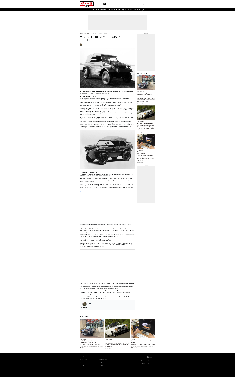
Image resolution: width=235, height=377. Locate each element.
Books (142, 9)
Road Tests (103, 9)
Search (104, 4)
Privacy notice (82, 362)
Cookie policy (82, 365)
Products (124, 9)
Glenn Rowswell (86, 43)
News (92, 9)
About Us (119, 4)
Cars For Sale (137, 9)
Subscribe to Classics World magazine (131, 4)
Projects (118, 9)
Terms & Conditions (83, 359)
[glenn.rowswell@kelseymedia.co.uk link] (90, 304)
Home (81, 33)
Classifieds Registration (102, 359)
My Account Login (146, 4)
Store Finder (82, 371)
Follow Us (110, 4)
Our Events (129, 9)
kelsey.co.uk (153, 363)
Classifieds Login (101, 362)
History (113, 9)
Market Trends (86, 33)
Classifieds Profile (101, 365)
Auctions (97, 9)
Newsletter (155, 4)
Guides (108, 9)
